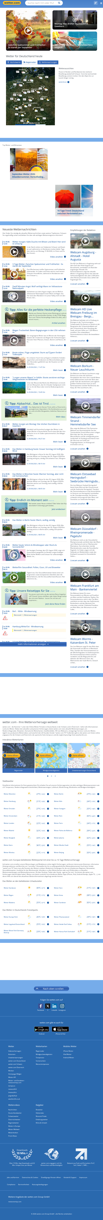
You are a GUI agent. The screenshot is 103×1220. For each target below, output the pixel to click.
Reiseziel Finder (41, 1116)
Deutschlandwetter (15, 1113)
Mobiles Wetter (69, 1046)
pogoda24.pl (12, 1096)
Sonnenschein (41, 1061)
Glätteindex (40, 1113)
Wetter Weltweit (13, 1129)
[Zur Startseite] (13, 3)
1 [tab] (47, 776)
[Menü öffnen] (100, 3)
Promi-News (12, 1136)
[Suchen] (58, 2)
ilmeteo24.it (12, 1092)
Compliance (11, 1184)
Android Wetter (68, 1058)
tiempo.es (11, 1086)
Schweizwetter (13, 1116)
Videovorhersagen (14, 1051)
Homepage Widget (14, 1074)
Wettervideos (14, 1105)
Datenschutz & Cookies (30, 1177)
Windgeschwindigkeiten (44, 1054)
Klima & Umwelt (41, 1123)
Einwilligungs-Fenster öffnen (51, 1177)
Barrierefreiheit (23, 1184)
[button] (33, 644)
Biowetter (39, 1110)
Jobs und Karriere (13, 1177)
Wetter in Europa (14, 1126)
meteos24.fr (12, 1089)
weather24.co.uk (14, 1099)
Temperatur (40, 1058)
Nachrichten (12, 1110)
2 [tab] (51, 776)
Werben (11, 1071)
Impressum (83, 1177)
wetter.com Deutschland (16, 1061)
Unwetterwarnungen (15, 1058)
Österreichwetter (14, 1119)
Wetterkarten (41, 1046)
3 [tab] (55, 776)
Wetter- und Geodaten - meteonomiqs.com (16, 1081)
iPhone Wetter (68, 1051)
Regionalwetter (13, 1123)
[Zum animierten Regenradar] (30, 96)
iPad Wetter (67, 1054)
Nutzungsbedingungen (40, 1184)
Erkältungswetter (42, 1119)
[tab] (14, 62)
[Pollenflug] (96, 3)
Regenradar (40, 1051)
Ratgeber (39, 1105)
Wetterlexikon (13, 1133)
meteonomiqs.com (14, 1202)
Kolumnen (11, 1054)
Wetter (11, 1046)
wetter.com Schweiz (15, 1064)
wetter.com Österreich (16, 1067)
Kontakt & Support (70, 1177)
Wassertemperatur (42, 1064)
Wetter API (12, 1077)
